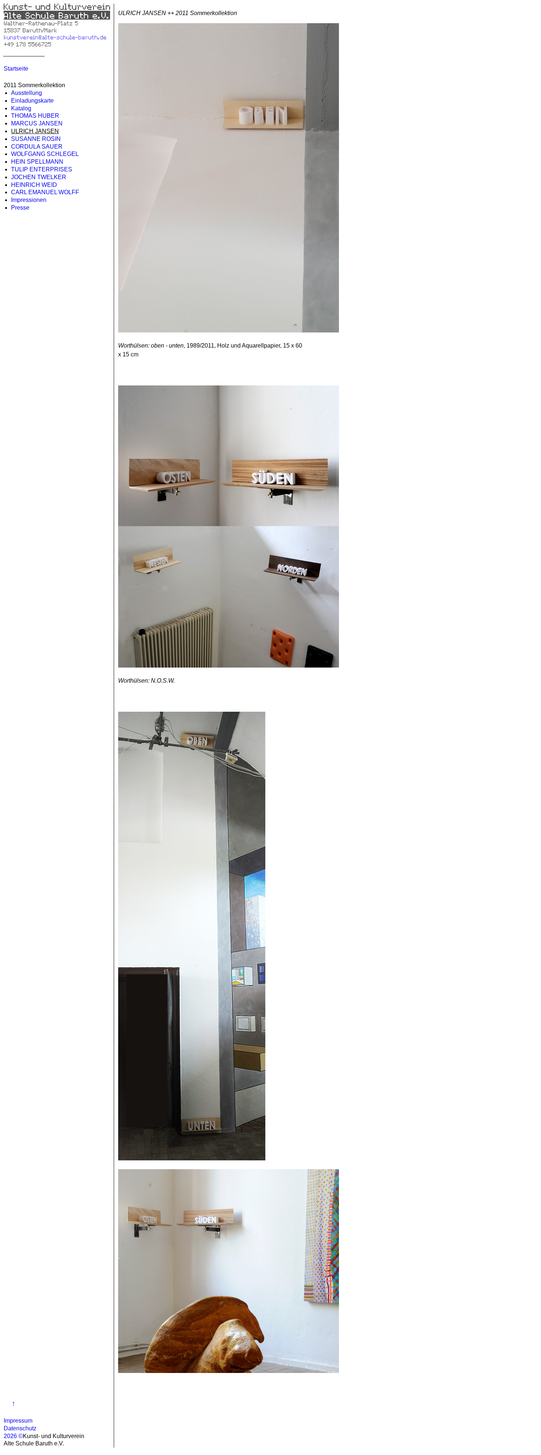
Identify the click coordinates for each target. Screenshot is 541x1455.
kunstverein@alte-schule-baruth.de (55, 36)
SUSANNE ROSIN (36, 139)
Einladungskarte (32, 100)
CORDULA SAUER (37, 146)
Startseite (16, 68)
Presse (20, 207)
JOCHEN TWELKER (38, 177)
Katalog (21, 108)
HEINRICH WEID (34, 185)
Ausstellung (26, 93)
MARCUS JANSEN (37, 123)
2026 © (13, 1436)
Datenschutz (20, 1428)
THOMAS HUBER (35, 116)
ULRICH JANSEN (35, 131)
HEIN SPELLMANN (37, 162)
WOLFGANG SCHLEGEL (45, 154)
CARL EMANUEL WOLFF (45, 192)
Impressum (18, 1420)
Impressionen (28, 200)
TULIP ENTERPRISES (41, 169)
